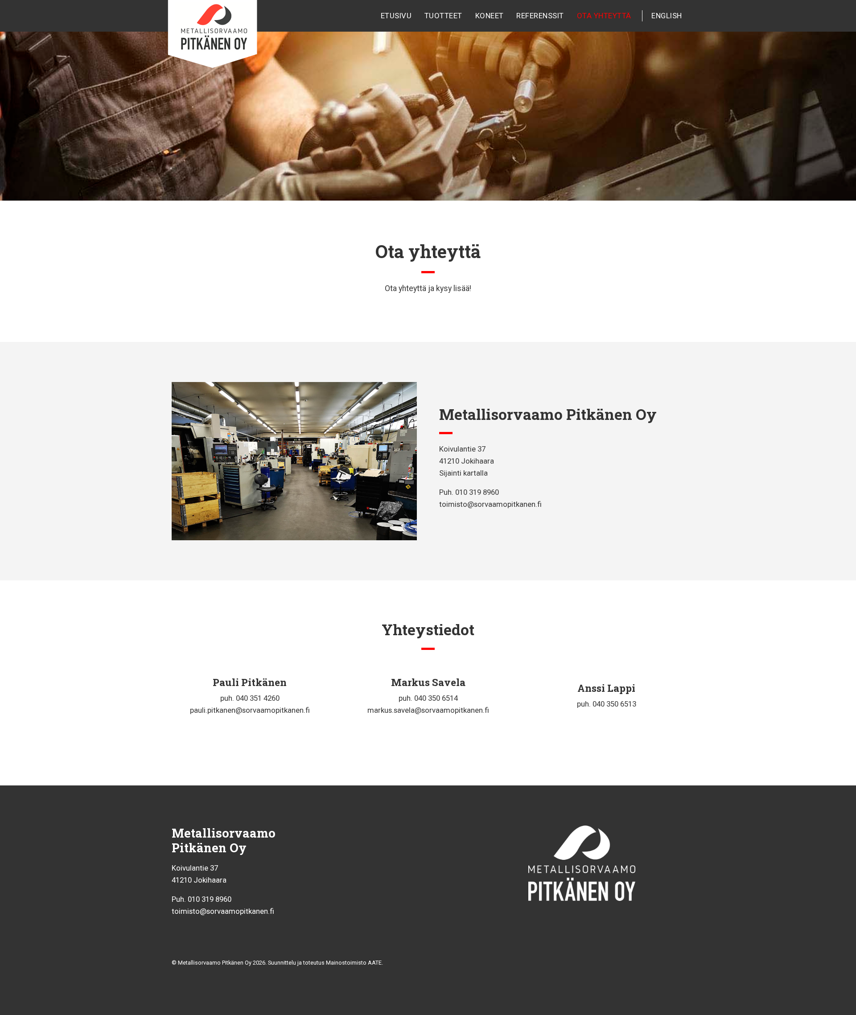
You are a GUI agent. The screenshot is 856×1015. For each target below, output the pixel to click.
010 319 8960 (477, 492)
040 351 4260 (258, 698)
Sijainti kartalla (463, 472)
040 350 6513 (614, 703)
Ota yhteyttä (604, 15)
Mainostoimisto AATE (354, 962)
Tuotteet (443, 15)
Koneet (489, 15)
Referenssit (540, 15)
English (666, 15)
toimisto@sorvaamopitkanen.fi (490, 504)
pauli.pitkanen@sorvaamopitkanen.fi (250, 710)
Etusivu (396, 15)
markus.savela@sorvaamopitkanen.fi (428, 710)
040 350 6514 (436, 698)
